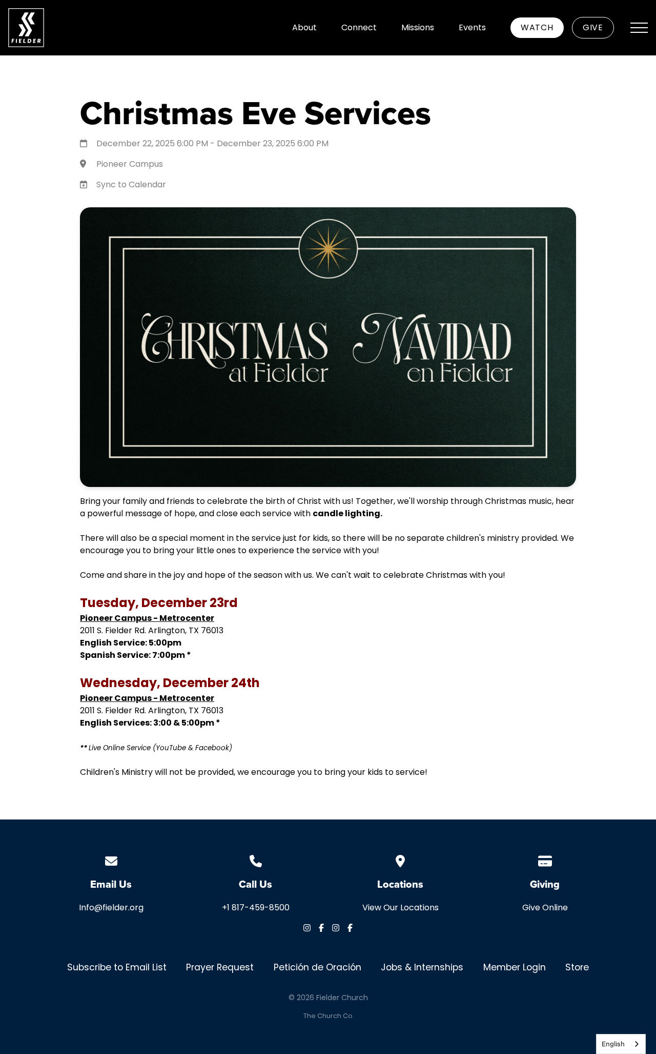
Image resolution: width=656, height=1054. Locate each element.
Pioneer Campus (129, 164)
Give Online (545, 907)
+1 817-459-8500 (256, 907)
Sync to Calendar (131, 184)
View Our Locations (400, 907)
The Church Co (328, 1015)
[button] (639, 27)
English (613, 1043)
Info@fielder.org (111, 907)
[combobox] (621, 1044)
